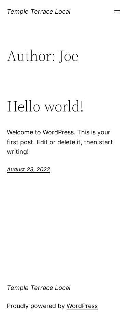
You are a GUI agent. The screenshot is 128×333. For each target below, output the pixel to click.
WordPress (82, 305)
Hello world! (45, 106)
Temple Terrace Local (38, 11)
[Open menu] (117, 12)
